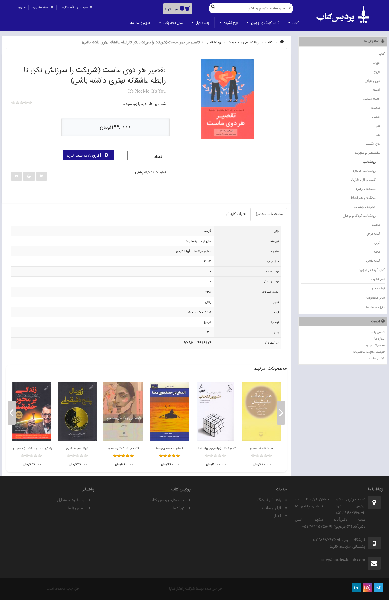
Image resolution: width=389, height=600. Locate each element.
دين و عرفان (372, 81)
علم (378, 126)
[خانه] (282, 42)
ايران (377, 243)
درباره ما (379, 339)
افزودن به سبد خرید (84, 155)
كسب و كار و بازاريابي (363, 180)
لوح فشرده (230, 23)
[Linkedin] (356, 587)
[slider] (21, 106)
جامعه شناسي (371, 99)
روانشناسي (369, 162)
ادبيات (376, 63)
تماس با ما (378, 332)
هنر (378, 135)
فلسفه (376, 90)
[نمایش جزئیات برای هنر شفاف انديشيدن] (261, 411)
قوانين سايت (377, 358)
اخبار (277, 515)
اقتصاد (376, 117)
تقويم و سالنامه (140, 23)
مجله (377, 252)
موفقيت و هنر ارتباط (363, 198)
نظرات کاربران (236, 213)
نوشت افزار (202, 23)
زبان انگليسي (372, 144)
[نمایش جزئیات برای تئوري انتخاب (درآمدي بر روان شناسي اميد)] (215, 411)
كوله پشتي (142, 172)
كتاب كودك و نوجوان (264, 23)
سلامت (376, 225)
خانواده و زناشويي (365, 207)
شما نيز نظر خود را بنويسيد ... (144, 103)
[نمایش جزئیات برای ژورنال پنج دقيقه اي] (77, 411)
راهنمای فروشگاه (269, 500)
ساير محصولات (172, 23)
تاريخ (377, 72)
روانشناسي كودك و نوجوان (359, 216)
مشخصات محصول (269, 213)
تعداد (158, 157)
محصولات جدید (375, 345)
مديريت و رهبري (365, 189)
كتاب (295, 23)
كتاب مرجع (373, 234)
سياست (375, 108)
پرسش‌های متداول (70, 500)
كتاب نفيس (373, 261)
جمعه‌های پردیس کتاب (167, 500)
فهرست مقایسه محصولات (369, 352)
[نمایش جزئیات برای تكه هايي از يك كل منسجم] (123, 411)
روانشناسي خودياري (364, 171)
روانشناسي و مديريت (367, 153)
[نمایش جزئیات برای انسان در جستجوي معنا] (169, 411)
